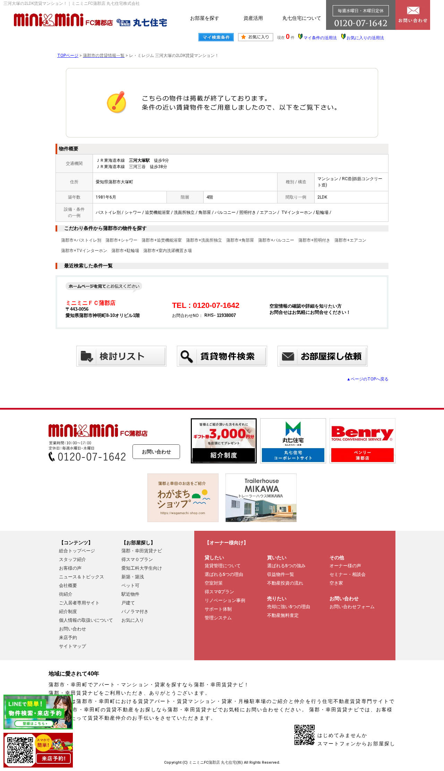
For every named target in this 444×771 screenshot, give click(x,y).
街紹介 (65, 594)
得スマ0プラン (219, 591)
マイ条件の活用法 (320, 37)
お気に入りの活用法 (365, 37)
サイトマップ (72, 646)
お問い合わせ (156, 451)
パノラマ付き (134, 611)
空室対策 (214, 583)
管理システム (218, 617)
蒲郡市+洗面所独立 (204, 240)
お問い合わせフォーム (352, 606)
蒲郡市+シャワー (121, 240)
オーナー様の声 (345, 565)
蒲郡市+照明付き (314, 240)
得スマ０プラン (137, 559)
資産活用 (253, 18)
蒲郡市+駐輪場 (125, 250)
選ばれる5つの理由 (224, 574)
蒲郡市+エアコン (350, 240)
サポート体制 (218, 609)
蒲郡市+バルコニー (276, 240)
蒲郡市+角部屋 (240, 240)
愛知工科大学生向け (141, 568)
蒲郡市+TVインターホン (84, 250)
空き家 (336, 583)
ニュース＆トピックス (81, 576)
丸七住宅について (301, 18)
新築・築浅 (132, 576)
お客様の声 (70, 568)
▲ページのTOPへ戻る (367, 379)
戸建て (128, 602)
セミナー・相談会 (348, 574)
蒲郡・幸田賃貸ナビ (141, 550)
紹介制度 (68, 611)
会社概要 (68, 585)
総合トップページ (77, 550)
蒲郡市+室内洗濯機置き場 (167, 250)
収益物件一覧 (280, 574)
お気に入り (132, 620)
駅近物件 (130, 594)
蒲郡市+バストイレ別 (81, 240)
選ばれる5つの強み (286, 565)
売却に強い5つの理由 (288, 606)
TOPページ (67, 55)
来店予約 (68, 637)
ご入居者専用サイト (79, 602)
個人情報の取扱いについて (86, 620)
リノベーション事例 (225, 600)
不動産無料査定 (283, 615)
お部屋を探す (204, 18)
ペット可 (130, 585)
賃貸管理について (223, 565)
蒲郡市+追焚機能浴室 (162, 240)
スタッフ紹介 (72, 559)
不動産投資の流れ (285, 583)
